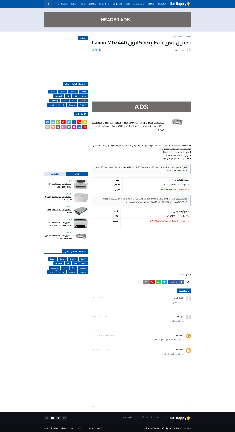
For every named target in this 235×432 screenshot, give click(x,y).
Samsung (54, 100)
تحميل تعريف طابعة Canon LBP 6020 (58, 198)
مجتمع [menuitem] (92, 4)
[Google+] (79, 122)
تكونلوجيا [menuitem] (117, 4)
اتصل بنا (81, 428)
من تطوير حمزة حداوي (182, 428)
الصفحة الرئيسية (185, 37)
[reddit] (53, 127)
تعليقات (55, 174)
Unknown (179, 335)
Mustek (83, 100)
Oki (73, 100)
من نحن (90, 428)
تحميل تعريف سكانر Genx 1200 (59, 211)
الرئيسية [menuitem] (162, 4)
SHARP (83, 105)
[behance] (79, 127)
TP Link (61, 105)
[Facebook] (100, 50)
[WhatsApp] (93, 50)
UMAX (51, 105)
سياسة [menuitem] (64, 4)
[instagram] (69, 127)
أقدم (95, 406)
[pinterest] (84, 127)
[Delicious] (47, 122)
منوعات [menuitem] (150, 4)
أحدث (187, 406)
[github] (58, 127)
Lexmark (58, 96)
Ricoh (65, 100)
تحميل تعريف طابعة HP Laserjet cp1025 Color (60, 224)
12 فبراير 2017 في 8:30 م (100, 316)
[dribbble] (63, 127)
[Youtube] (63, 122)
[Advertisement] (141, 78)
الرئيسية (99, 428)
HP (68, 96)
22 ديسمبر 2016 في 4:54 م (101, 297)
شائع (76, 174)
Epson (52, 91)
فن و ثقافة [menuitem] (104, 4)
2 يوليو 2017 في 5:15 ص (107, 335)
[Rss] (84, 122)
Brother (73, 91)
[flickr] (74, 127)
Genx (83, 96)
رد (183, 306)
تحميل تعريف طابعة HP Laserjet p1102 (60, 185)
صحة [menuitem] (127, 4)
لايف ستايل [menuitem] (138, 4)
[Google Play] (58, 122)
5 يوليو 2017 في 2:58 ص (100, 349)
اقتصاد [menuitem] (74, 4)
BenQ (83, 91)
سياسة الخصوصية (51, 428)
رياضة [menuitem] (83, 4)
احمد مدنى (178, 298)
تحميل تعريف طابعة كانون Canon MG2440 (58, 237)
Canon (174, 37)
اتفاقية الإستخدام (67, 428)
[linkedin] (53, 122)
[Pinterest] (152, 282)
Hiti (75, 96)
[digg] (47, 127)
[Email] (146, 282)
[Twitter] (96, 50)
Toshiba (72, 105)
